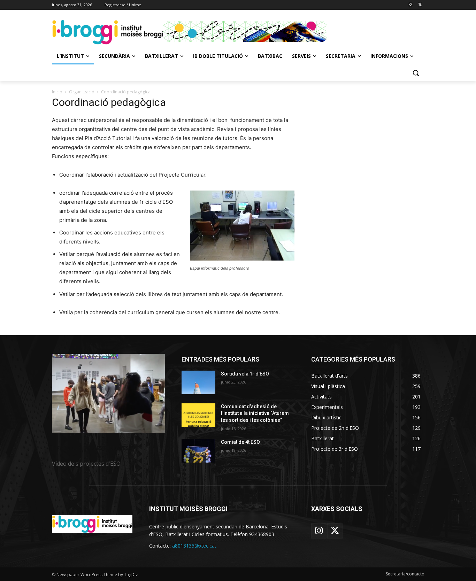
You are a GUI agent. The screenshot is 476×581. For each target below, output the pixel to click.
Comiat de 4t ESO (240, 442)
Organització (81, 92)
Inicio (57, 92)
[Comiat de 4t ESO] (198, 451)
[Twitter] (420, 5)
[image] (108, 393)
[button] (415, 72)
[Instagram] (410, 5)
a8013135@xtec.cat (194, 545)
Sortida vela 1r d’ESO (245, 374)
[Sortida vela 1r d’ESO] (198, 382)
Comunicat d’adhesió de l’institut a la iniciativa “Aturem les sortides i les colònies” (255, 413)
